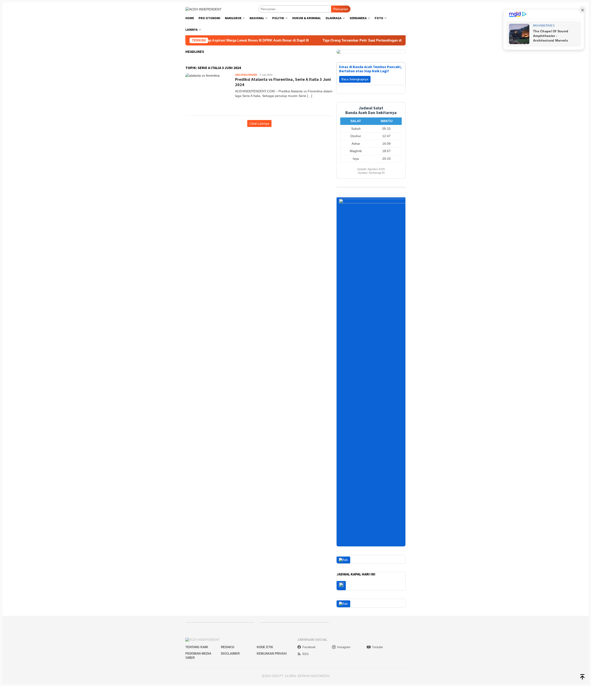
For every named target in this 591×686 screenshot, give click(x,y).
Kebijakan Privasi (272, 653)
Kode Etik (265, 647)
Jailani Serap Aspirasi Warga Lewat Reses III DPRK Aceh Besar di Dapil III (227, 40)
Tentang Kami (196, 647)
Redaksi (227, 647)
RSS (305, 654)
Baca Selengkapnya (354, 79)
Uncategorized (246, 74)
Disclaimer (230, 653)
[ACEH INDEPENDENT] (203, 9)
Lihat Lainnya (259, 123)
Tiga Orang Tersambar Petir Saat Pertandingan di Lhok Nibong (350, 40)
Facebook (309, 647)
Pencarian (340, 9)
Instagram (343, 647)
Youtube (377, 647)
